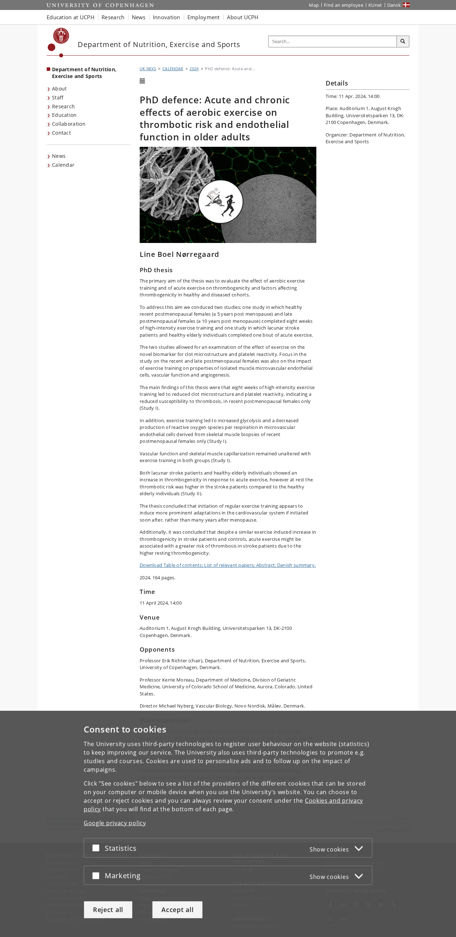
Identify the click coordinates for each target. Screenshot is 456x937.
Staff (58, 97)
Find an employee (343, 5)
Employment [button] (203, 17)
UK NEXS (148, 68)
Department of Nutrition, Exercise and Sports (84, 72)
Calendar (63, 164)
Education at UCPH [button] (70, 17)
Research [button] (113, 17)
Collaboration (69, 123)
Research (63, 106)
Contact (61, 132)
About (59, 88)
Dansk (394, 5)
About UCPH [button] (243, 17)
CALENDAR (172, 68)
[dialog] (228, 824)
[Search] (403, 42)
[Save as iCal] (142, 81)
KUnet (375, 5)
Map (314, 5)
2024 (194, 68)
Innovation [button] (166, 17)
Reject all (108, 909)
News (59, 155)
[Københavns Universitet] (58, 42)
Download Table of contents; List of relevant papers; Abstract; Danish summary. (228, 565)
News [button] (139, 17)
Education (64, 115)
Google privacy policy (115, 823)
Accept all (177, 909)
